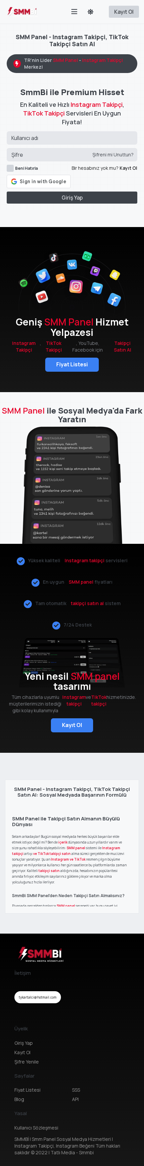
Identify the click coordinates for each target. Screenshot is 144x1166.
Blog (19, 1099)
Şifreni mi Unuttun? (113, 154)
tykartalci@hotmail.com (38, 997)
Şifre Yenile (26, 1062)
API (75, 1099)
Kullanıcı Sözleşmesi (36, 1127)
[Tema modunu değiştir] (90, 11)
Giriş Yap (72, 197)
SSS (76, 1090)
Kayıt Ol (124, 11)
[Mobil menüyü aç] (74, 11)
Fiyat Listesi (72, 364)
